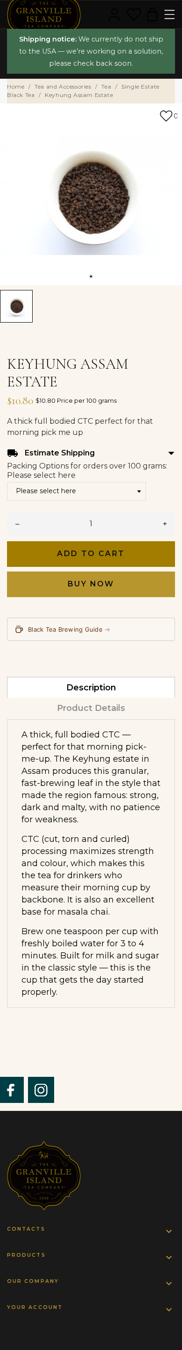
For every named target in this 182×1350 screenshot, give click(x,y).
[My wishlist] (133, 14)
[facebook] (11, 1090)
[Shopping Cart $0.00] (152, 14)
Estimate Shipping (91, 453)
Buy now (91, 583)
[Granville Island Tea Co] (91, 1175)
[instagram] (41, 1090)
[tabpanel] (91, 194)
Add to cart (91, 553)
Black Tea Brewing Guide (69, 629)
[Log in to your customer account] (114, 14)
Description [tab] (91, 687)
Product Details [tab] (91, 708)
